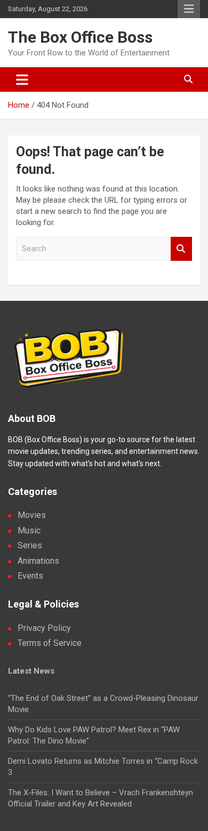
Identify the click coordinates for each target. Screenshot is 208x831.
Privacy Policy (44, 628)
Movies (32, 515)
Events (30, 576)
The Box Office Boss (80, 37)
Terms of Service (50, 643)
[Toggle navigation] (22, 79)
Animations (38, 561)
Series (30, 545)
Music (29, 530)
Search (181, 249)
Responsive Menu (189, 9)
